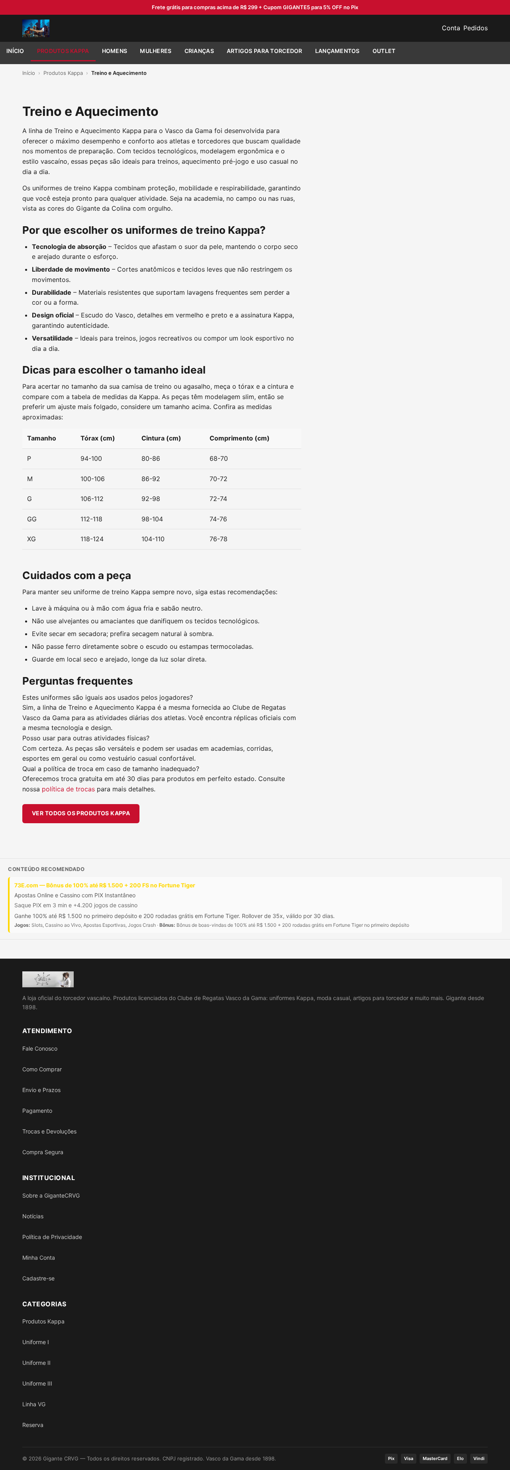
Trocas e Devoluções (49, 1131)
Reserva (32, 1424)
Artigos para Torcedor (264, 50)
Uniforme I (35, 1342)
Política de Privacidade (52, 1236)
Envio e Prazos (41, 1089)
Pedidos (475, 28)
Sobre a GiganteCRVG (51, 1195)
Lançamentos (337, 50)
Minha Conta (38, 1257)
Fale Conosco (39, 1048)
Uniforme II (36, 1362)
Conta (451, 28)
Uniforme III (37, 1383)
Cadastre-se (38, 1278)
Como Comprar (42, 1069)
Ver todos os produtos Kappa (81, 813)
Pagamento (37, 1110)
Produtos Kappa (63, 50)
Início (15, 50)
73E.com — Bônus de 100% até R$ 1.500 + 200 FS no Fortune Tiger (104, 885)
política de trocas (68, 789)
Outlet (384, 50)
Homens (115, 50)
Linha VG (33, 1404)
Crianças (199, 50)
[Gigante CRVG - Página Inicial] (35, 28)
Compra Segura (42, 1152)
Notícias (32, 1216)
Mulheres (155, 50)
